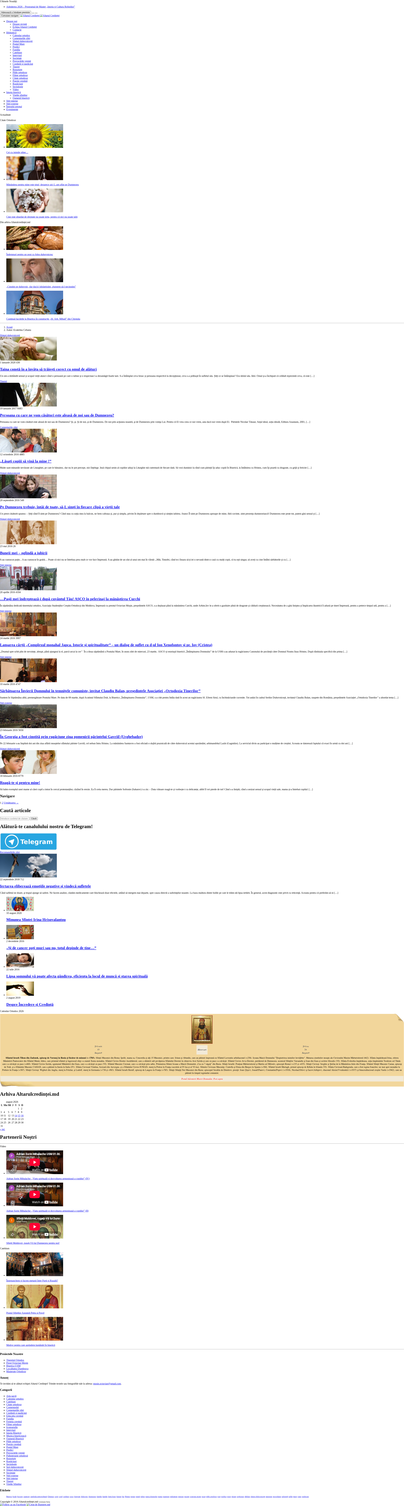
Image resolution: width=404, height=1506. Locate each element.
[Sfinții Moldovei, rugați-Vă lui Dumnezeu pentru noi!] (34, 1237)
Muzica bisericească (16, 1435)
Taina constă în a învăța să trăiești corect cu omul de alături (48, 369)
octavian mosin (195, 1496)
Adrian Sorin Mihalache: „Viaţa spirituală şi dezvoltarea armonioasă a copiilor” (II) (47, 1210)
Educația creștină (14, 1416)
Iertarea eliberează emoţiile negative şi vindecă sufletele (45, 886)
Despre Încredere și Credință (29, 1004)
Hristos (127, 1496)
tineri (295, 1496)
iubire (143, 1496)
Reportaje (17, 69)
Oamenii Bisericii (15, 1438)
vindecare (305, 1496)
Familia (16, 49)
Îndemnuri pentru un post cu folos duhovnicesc (29, 254)
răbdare (247, 1496)
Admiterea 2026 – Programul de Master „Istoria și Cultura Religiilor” (40, 6)
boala (15, 1496)
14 (16, 1115)
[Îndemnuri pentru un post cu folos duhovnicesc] (34, 249)
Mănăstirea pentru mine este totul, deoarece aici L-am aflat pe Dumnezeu (42, 184)
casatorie (26, 1496)
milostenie (174, 1496)
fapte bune (112, 1496)
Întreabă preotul (14, 106)
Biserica (9, 1496)
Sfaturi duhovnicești (23, 41)
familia (99, 1496)
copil (60, 1496)
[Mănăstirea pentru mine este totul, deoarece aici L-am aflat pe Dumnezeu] (34, 179)
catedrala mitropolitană (38, 1496)
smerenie (269, 1496)
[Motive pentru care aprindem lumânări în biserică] (34, 1339)
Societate (17, 58)
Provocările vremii (22, 61)
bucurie (20, 1496)
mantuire (166, 1496)
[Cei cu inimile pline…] (34, 147)
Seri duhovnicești (15, 1467)
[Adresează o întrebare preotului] (33, 13)
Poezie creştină (20, 81)
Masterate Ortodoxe (16, 1371)
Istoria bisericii (13, 92)
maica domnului (151, 1496)
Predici (16, 46)
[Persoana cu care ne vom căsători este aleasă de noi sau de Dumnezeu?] (28, 405)
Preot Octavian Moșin (17, 1363)
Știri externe (12, 103)
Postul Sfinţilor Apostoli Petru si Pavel (25, 1313)
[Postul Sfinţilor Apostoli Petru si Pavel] (34, 1307)
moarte (186, 1496)
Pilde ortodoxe (20, 72)
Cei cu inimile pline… (17, 152)
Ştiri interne (12, 101)
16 (22, 1115)
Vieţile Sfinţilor (13, 1484)
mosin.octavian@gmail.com (107, 1383)
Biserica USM (13, 1365)
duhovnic (84, 1496)
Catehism (17, 52)
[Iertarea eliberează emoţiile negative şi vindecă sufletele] (28, 876)
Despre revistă (20, 24)
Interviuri (17, 55)
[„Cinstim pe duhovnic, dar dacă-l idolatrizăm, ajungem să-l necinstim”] (34, 281)
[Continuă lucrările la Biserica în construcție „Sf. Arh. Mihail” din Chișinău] (34, 313)
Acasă (9, 327)
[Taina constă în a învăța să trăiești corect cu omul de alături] (28, 359)
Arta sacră (11, 1396)
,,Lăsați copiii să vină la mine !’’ (25, 461)
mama (160, 1496)
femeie (118, 1496)
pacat (203, 1496)
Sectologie (18, 86)
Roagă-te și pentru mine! (20, 783)
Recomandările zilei (10, 852)
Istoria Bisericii (13, 1433)
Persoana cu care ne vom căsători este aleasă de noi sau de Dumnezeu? (57, 415)
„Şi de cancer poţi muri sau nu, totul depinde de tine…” (51, 948)
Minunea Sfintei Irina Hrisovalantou (36, 920)
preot (229, 1496)
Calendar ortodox (21, 35)
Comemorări (12, 1407)
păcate (234, 1496)
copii (56, 1496)
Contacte (17, 29)
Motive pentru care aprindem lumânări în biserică (30, 1345)
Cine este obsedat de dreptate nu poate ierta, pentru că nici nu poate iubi (41, 216)
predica (223, 1496)
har (123, 1496)
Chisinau (51, 1496)
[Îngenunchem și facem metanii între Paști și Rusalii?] (34, 1275)
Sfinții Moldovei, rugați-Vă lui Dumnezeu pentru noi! (32, 1243)
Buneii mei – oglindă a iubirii (23, 553)
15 (19, 1115)
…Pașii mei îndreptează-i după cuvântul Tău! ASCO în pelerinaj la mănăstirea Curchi (70, 599)
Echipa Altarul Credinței (25, 27)
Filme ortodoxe (20, 75)
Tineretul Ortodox (15, 1360)
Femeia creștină (14, 1421)
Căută (33, 818)
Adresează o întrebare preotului (15, 12)
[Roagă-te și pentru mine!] (28, 773)
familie (104, 1496)
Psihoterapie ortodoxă (17, 1455)
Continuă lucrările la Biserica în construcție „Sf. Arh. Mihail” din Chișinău (43, 319)
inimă (138, 1496)
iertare (133, 1496)
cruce (72, 1496)
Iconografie (12, 1427)
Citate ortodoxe (20, 78)
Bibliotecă (11, 32)
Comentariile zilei (21, 38)
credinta (66, 1496)
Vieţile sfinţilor (20, 95)
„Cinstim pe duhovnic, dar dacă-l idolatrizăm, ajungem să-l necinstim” (41, 286)
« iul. (2, 1129)
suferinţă (285, 1496)
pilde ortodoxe (211, 1496)
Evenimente (12, 109)
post (218, 1496)
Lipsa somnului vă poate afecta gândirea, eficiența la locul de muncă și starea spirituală (77, 976)
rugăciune (240, 1496)
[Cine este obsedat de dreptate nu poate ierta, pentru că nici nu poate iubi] (34, 211)
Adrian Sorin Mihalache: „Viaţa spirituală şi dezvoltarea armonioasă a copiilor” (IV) (48, 1178)
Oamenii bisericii (21, 98)
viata (299, 1496)
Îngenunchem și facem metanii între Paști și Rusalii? (32, 1280)
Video (16, 89)
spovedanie (277, 1496)
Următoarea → (11, 802)
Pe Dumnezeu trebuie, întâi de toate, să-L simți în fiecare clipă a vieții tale (60, 507)
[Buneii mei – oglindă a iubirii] (28, 543)
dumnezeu (92, 1496)
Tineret (16, 66)
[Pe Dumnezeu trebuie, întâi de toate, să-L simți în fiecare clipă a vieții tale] (28, 497)
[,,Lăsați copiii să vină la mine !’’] (28, 451)
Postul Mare (19, 44)
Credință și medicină (23, 64)
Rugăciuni (18, 83)
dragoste (77, 1496)
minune (181, 1496)
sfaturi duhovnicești (258, 1496)
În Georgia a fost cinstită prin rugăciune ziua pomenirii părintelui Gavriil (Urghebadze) (71, 737)
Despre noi (11, 21)
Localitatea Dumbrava (17, 1368)
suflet (291, 1496)
